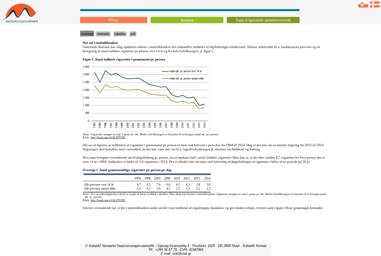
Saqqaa (187, 20)
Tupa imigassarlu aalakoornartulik (263, 20)
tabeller (120, 34)
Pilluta (113, 20)
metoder (103, 34)
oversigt (87, 34)
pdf (133, 34)
